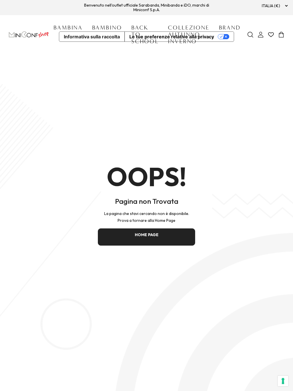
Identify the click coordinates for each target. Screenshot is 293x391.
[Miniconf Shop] (29, 34)
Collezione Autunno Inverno (188, 34)
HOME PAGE (147, 234)
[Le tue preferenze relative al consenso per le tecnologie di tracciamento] (283, 381)
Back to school (145, 34)
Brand (230, 27)
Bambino (107, 27)
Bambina (68, 27)
